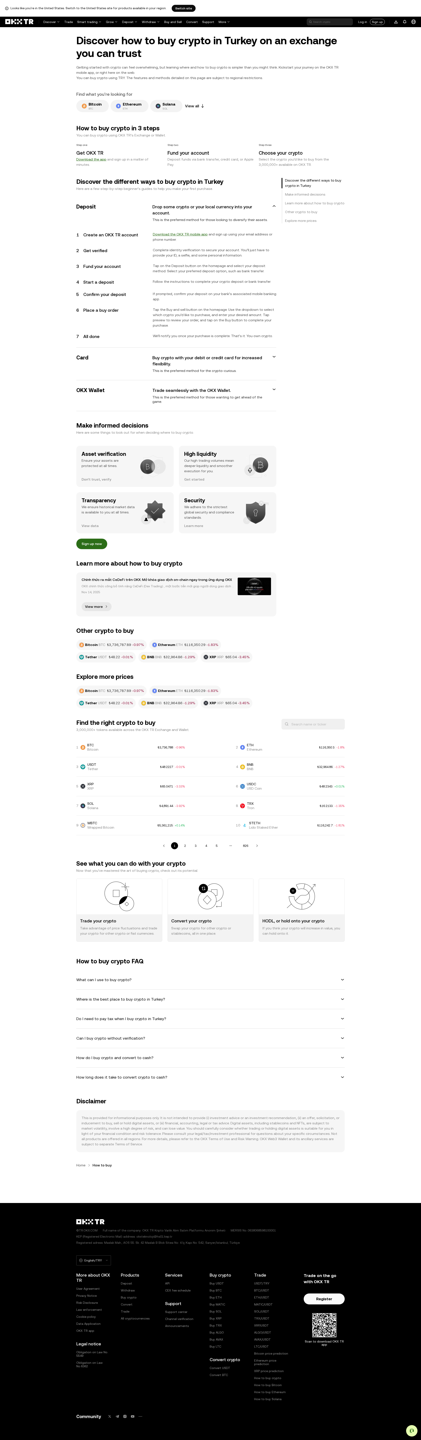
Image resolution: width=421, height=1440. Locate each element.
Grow (110, 22)
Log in (362, 22)
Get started (194, 479)
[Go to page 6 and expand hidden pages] (230, 845)
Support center (176, 1312)
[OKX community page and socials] (140, 1416)
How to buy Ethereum (270, 1392)
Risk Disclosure (87, 1302)
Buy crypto (129, 1297)
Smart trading (87, 22)
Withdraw (149, 22)
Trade (68, 22)
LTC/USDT (261, 1346)
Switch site (183, 8)
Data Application (88, 1323)
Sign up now (92, 544)
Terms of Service (128, 1144)
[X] (110, 1416)
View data (90, 526)
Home (81, 1165)
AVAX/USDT (262, 1339)
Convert (192, 22)
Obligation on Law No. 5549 (92, 1353)
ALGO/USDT (262, 1332)
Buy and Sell (173, 22)
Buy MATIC (217, 1304)
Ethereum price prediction (265, 1362)
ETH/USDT (261, 1297)
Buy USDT (217, 1283)
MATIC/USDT (263, 1304)
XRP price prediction (269, 1371)
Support (208, 22)
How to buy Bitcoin (268, 1385)
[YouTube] (133, 1416)
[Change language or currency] (413, 22)
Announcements (177, 1326)
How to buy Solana (268, 1399)
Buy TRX (216, 1325)
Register (324, 1299)
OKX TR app (85, 1330)
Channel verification (179, 1319)
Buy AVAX (216, 1339)
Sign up (377, 22)
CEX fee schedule (178, 1290)
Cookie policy (86, 1316)
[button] (176, 213)
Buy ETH (216, 1297)
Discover (49, 22)
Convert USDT (220, 1368)
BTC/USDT (261, 1290)
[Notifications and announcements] (405, 22)
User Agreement (88, 1288)
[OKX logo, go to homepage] (19, 22)
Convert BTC (219, 1375)
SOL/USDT (261, 1311)
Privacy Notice (86, 1295)
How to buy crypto (267, 1378)
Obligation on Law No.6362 (89, 1364)
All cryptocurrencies (135, 1318)
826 (245, 845)
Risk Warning (248, 1139)
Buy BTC (216, 1290)
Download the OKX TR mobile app (180, 234)
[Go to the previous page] (164, 845)
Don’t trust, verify (96, 479)
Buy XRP (215, 1318)
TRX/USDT (261, 1318)
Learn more (193, 526)
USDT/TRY (261, 1283)
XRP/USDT (261, 1325)
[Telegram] (117, 1416)
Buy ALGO (217, 1332)
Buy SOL (216, 1311)
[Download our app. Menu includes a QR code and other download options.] (396, 22)
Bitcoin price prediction (271, 1353)
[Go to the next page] (256, 845)
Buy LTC (215, 1346)
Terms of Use (219, 1139)
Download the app (91, 159)
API (167, 1283)
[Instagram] (125, 1416)
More (222, 22)
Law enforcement (89, 1309)
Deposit (128, 22)
